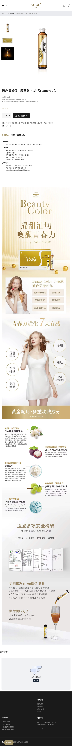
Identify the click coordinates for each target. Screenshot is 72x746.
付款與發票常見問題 (8, 727)
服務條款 (40, 706)
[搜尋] (6, 6)
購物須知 (40, 704)
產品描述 (5, 135)
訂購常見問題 (6, 722)
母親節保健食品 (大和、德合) (38, 123)
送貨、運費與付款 (18, 135)
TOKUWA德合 (10, 123)
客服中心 (40, 712)
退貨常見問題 (6, 724)
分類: (3, 123)
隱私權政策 (40, 709)
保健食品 (17, 123)
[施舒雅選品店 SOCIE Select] (36, 5)
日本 (28, 123)
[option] (8, 27)
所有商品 (23, 123)
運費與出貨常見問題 (8, 729)
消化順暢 (50, 123)
